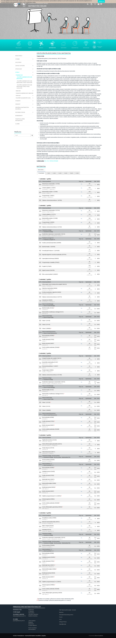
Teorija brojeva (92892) (48, 370)
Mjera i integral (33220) (48, 525)
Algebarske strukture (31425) (49, 440)
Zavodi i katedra (20, 65)
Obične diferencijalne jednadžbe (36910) (52, 444)
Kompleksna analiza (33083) (49, 517)
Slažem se (101, 1)
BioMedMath (18, 115)
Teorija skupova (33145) (48, 447)
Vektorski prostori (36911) (48, 451)
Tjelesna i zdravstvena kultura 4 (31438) (52, 374)
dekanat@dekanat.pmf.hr (19, 616)
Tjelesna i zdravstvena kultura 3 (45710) (52, 297)
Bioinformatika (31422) (48, 308)
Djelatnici (18, 62)
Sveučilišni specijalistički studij (23, 98)
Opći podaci (31, 612)
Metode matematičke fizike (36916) (50, 521)
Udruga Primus (63, 621)
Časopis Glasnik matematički (20, 119)
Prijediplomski (19, 75)
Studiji (17, 72)
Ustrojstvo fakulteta (33, 614)
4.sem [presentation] (65, 173)
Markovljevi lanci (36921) (48, 479)
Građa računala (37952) (48, 339)
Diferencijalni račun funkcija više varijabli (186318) (54, 284)
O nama (17, 59)
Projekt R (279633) (46, 266)
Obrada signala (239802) (48, 499)
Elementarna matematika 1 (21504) (51, 183)
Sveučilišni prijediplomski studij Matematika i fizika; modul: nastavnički (24, 86)
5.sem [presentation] (71, 173)
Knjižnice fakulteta (32, 616)
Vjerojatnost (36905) (47, 300)
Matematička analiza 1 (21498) (50, 191)
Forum (60, 617)
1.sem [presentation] (48, 173)
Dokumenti (31, 623)
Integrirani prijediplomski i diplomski (24, 93)
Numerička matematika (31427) (50, 362)
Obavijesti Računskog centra (66, 614)
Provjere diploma (32, 625)
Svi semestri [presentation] (41, 173)
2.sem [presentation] (54, 173)
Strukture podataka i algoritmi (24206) (51, 292)
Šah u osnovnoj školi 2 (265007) (50, 274)
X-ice (60, 619)
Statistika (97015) (46, 529)
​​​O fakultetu (31, 611)
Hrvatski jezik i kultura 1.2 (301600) (50, 250)
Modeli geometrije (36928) (48, 487)
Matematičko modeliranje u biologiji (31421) (53, 312)
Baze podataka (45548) (48, 335)
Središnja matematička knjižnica (22, 108)
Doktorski (18, 95)
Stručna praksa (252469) (48, 459)
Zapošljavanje (62, 624)
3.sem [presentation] (59, 173)
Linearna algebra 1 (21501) (49, 187)
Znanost (17, 104)
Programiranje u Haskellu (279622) (50, 262)
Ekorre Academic (99, 635)
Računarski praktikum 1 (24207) (50, 366)
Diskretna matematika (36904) (49, 288)
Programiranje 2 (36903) (48, 222)
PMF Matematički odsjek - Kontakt (67, 610)
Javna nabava (31, 620)
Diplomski (18, 90)
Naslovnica (18, 55)
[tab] (41, 173)
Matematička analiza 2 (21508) (50, 218)
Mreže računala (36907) (48, 343)
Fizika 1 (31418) (46, 320)
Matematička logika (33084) (49, 483)
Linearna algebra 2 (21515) (49, 214)
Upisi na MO (18, 69)
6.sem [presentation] (77, 173)
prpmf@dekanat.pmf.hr (19, 620)
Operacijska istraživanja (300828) (50, 258)
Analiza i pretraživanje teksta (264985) (51, 242)
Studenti (17, 100)
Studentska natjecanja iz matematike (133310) (53, 234)
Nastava (61, 612)
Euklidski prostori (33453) (48, 471)
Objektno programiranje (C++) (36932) (51, 496)
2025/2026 (40, 169)
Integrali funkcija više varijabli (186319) (51, 358)
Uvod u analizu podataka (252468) (50, 347)
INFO (98, 184)
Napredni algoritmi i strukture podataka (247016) (54, 254)
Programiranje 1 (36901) (48, 195)
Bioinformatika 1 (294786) (48, 246)
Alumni (17, 123)
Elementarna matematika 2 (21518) (51, 210)
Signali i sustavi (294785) (48, 270)
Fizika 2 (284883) (46, 328)
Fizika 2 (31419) (46, 324)
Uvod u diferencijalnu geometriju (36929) (52, 507)
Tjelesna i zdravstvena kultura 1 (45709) (52, 200)
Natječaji (30, 622)
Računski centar (20, 112)
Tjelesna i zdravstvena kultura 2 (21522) (52, 227)
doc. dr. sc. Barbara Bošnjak (51, 161)
